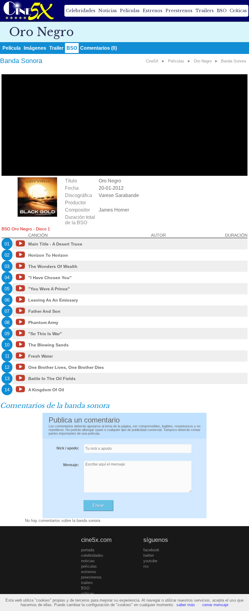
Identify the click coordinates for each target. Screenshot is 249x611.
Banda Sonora (233, 61)
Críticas (238, 10)
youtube (150, 561)
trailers (87, 582)
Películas (130, 10)
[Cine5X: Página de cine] (28, 10)
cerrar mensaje (215, 605)
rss (146, 566)
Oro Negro (203, 61)
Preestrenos (179, 10)
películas (89, 566)
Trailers (205, 10)
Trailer (56, 48)
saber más (185, 605)
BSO (222, 10)
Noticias (107, 10)
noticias (88, 561)
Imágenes (35, 48)
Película (11, 48)
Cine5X (152, 61)
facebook (151, 550)
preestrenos (91, 577)
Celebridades (80, 10)
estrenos (88, 571)
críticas (87, 593)
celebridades (92, 555)
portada (87, 550)
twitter (148, 555)
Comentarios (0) (98, 48)
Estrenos (152, 10)
